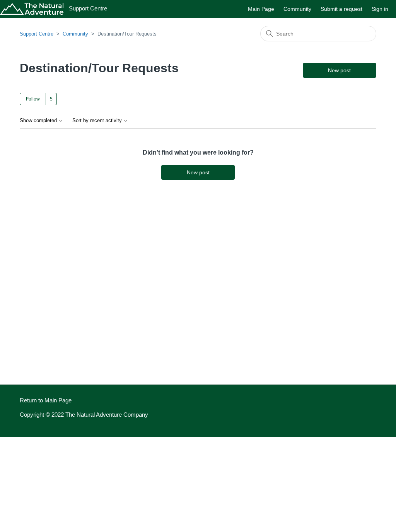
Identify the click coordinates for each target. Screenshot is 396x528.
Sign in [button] (380, 9)
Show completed (39, 120)
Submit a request (341, 9)
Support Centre (36, 34)
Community (297, 9)
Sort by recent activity (97, 120)
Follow (33, 99)
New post (339, 70)
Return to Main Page (46, 400)
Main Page (261, 9)
